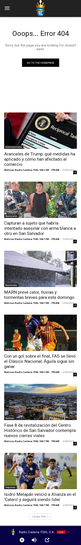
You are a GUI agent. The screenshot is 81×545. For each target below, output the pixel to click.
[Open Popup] (47, 540)
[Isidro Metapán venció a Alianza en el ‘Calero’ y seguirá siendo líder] (40, 471)
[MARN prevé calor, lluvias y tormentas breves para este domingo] (40, 269)
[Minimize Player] (59, 540)
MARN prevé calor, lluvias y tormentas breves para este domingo (39, 295)
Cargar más (39, 516)
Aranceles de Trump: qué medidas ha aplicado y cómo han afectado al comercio (39, 159)
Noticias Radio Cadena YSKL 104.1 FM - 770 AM (31, 169)
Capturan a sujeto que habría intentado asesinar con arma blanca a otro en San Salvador (40, 228)
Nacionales (11, 216)
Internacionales (13, 146)
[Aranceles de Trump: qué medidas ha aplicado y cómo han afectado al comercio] (40, 130)
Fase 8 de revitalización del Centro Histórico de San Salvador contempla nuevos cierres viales (40, 430)
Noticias (9, 418)
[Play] (22, 540)
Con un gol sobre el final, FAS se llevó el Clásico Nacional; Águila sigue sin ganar (40, 361)
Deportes (10, 349)
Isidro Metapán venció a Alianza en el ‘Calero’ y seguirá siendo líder (40, 497)
